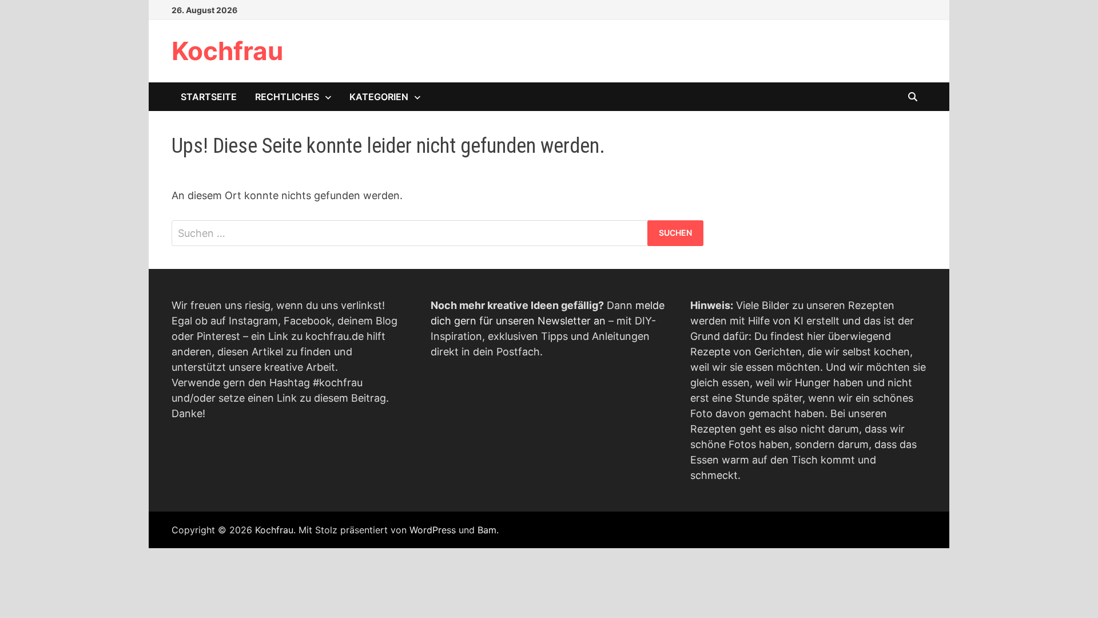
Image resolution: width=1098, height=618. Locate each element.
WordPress (432, 530)
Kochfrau (227, 50)
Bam (487, 530)
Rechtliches (287, 96)
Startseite (209, 96)
